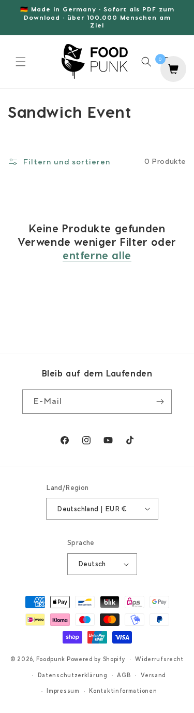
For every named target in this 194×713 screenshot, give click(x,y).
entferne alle (97, 255)
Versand (153, 675)
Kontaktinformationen (123, 691)
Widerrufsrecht (159, 659)
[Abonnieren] (159, 401)
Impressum (63, 691)
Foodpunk (51, 659)
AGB (124, 675)
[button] (20, 61)
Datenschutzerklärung (73, 675)
